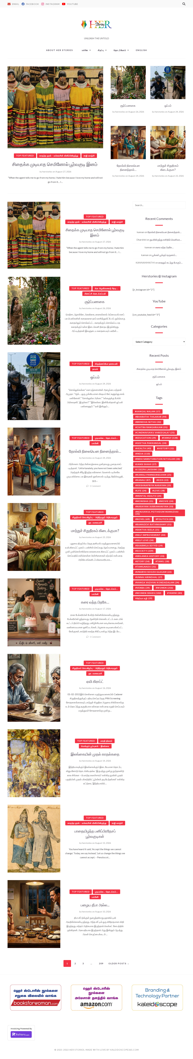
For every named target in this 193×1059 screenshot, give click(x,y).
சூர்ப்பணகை (128, 105)
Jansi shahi (147, 464)
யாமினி (95, 443)
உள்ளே (85, 50)
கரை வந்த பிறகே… (95, 602)
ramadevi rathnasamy (154, 524)
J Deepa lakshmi (149, 469)
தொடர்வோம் (120, 50)
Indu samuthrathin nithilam (158, 459)
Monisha (145, 501)
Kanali (144, 480)
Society (145, 550)
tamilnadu (146, 566)
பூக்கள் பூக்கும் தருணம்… (164, 255)
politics (165, 519)
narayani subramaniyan (155, 506)
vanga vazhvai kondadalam (158, 582)
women (165, 587)
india (143, 453)
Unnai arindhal (149, 577)
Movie (167, 501)
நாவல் (95, 369)
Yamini (175, 593)
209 (101, 963)
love (159, 490)
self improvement (151, 535)
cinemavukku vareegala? (156, 432)
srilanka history (151, 556)
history (166, 448)
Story (143, 561)
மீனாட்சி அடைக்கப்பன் (95, 293)
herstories (47, 171)
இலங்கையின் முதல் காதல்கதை (95, 754)
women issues (149, 593)
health (144, 448)
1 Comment (95, 486)
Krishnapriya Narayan (154, 485)
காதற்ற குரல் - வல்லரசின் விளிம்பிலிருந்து (58, 155)
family (170, 438)
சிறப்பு (101, 50)
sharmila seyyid (150, 545)
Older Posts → (119, 963)
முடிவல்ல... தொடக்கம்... (106, 438)
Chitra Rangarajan (152, 427)
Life (142, 490)
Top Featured (25, 155)
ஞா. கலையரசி (95, 522)
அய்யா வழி (144, 598)
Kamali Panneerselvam (154, 474)
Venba (143, 587)
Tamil (163, 561)
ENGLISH (141, 50)
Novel (143, 519)
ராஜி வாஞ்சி (89, 155)
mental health (149, 496)
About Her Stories (59, 50)
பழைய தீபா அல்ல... (95, 905)
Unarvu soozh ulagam (154, 572)
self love (145, 540)
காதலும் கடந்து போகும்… (170, 262)
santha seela (148, 529)
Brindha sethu (149, 422)
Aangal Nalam (148, 411)
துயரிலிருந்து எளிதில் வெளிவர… (166, 239)
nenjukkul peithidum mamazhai (157, 512)
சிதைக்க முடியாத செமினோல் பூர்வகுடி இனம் (55, 164)
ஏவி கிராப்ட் (95, 681)
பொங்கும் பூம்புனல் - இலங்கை (95, 746)
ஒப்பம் (168, 105)
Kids (163, 480)
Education (146, 438)
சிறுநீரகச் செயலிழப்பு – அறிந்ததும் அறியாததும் (95, 517)
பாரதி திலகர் (106, 741)
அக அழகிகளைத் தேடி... (106, 288)
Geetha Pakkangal (152, 443)
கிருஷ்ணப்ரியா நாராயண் (106, 363)
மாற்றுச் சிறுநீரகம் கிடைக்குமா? (168, 167)
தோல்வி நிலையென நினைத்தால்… (128, 167)
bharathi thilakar (152, 416)
